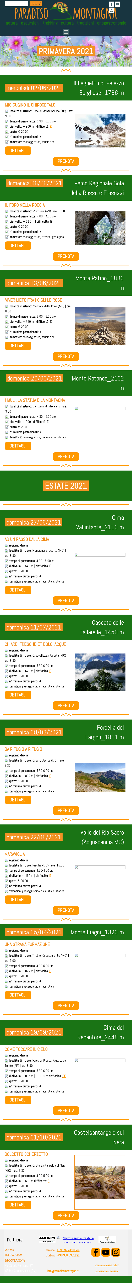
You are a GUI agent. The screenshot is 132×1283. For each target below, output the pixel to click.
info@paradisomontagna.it (63, 1271)
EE (64, 1076)
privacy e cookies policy (107, 1265)
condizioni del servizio (107, 1271)
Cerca (34, 3)
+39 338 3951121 (68, 1255)
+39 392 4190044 (68, 1250)
